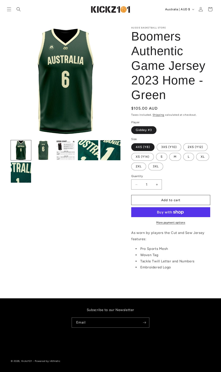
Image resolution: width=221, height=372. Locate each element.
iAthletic (55, 361)
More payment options (170, 222)
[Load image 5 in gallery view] (110, 150)
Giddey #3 (144, 130)
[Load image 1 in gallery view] (21, 150)
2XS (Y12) (195, 147)
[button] (9, 9)
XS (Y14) (142, 157)
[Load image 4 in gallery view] (88, 150)
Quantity (137, 176)
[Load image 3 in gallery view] (65, 150)
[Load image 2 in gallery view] (43, 150)
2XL (139, 166)
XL (203, 157)
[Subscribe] (144, 323)
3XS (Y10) (169, 147)
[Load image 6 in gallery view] (21, 172)
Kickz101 (26, 361)
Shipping (158, 114)
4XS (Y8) (143, 147)
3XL (156, 166)
